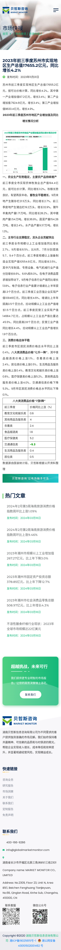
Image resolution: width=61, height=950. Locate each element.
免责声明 (8, 815)
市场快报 (34, 34)
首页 (5, 34)
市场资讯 (20, 34)
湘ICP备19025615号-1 (23, 941)
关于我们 (8, 797)
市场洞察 (8, 791)
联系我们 (30, 694)
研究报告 (8, 786)
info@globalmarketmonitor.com (27, 850)
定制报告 (8, 809)
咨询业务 (8, 780)
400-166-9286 (15, 842)
